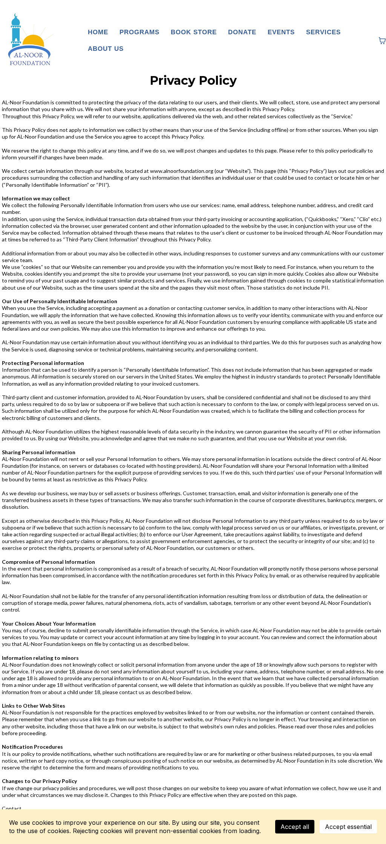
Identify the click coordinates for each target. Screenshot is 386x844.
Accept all (294, 826)
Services (323, 32)
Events (281, 32)
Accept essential (348, 826)
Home (98, 32)
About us (106, 48)
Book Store (194, 32)
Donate (242, 32)
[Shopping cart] (382, 40)
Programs (139, 32)
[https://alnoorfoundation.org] (28, 40)
